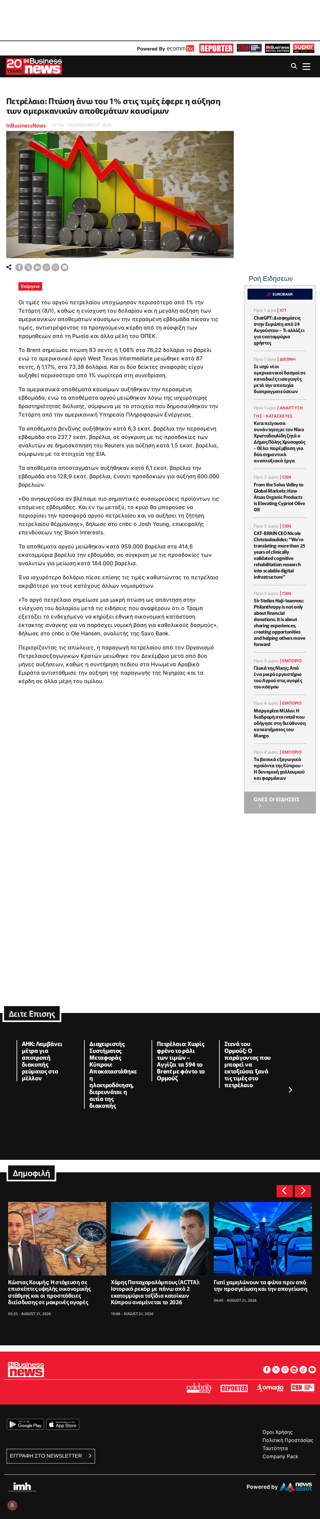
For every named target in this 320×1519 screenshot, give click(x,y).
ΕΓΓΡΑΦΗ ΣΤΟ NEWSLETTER (46, 1456)
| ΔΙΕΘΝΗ (286, 359)
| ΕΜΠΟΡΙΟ (291, 660)
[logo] (216, 48)
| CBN (285, 477)
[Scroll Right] (290, 1090)
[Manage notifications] (12, 1505)
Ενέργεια (30, 286)
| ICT (282, 310)
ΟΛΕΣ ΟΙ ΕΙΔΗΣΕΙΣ (277, 799)
